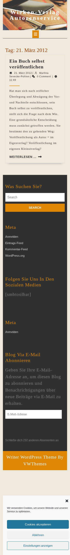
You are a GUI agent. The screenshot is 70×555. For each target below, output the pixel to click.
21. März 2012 (23, 73)
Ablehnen (38, 535)
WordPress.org (14, 255)
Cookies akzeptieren (38, 524)
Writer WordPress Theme (31, 457)
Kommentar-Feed (16, 249)
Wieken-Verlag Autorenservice (35, 15)
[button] (67, 500)
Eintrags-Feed (14, 243)
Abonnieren (20, 430)
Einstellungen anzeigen (37, 545)
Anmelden (11, 236)
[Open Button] (35, 34)
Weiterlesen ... (22, 156)
